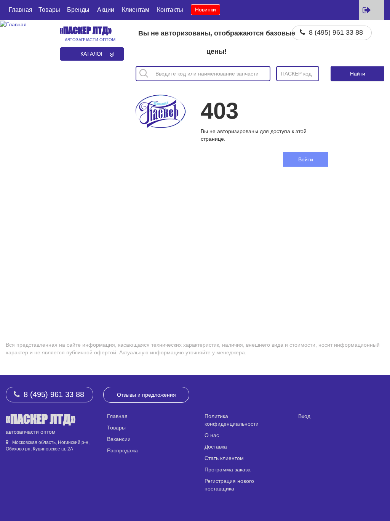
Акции (105, 9)
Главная (20, 9)
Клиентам (135, 9)
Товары (49, 9)
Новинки (205, 9)
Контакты (170, 9)
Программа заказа (228, 469)
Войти (305, 159)
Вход (304, 416)
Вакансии (119, 439)
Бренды (78, 9)
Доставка (216, 447)
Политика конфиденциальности (232, 420)
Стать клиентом (224, 458)
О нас (212, 435)
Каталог (92, 54)
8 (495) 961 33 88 (336, 32)
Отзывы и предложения (146, 395)
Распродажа (122, 450)
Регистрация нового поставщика (229, 485)
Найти (357, 74)
